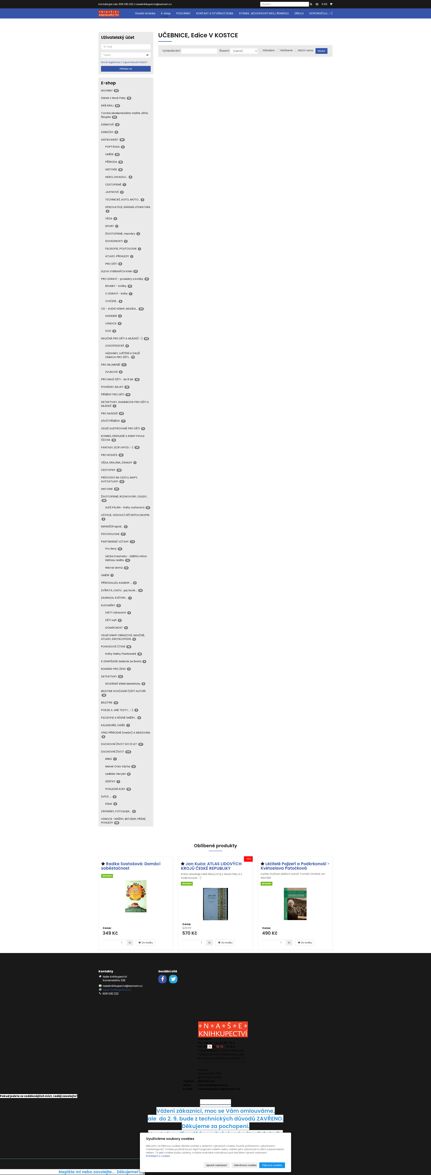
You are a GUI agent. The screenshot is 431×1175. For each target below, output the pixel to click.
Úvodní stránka (145, 13)
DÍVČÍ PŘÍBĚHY (112, 421)
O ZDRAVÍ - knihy (118, 293)
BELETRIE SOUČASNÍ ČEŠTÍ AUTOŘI (123, 692)
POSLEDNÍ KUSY (117, 789)
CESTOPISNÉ (115, 184)
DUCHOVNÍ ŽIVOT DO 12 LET (121, 744)
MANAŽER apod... (113, 526)
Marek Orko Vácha (120, 766)
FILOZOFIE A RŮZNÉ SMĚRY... (120, 718)
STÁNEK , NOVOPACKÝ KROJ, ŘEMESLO (264, 13)
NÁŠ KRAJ (110, 105)
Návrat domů (116, 568)
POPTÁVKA (114, 147)
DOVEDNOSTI (115, 241)
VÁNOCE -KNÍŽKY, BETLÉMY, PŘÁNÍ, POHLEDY (123, 821)
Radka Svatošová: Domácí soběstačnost (130, 866)
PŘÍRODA (113, 162)
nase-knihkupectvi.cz (117, 990)
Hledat (321, 51)
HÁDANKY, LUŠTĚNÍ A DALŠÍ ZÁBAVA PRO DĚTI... (122, 355)
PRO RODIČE (111, 455)
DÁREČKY (109, 132)
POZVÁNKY (183, 13)
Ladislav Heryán (117, 774)
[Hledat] (311, 4)
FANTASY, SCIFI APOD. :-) (119, 447)
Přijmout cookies (272, 1165)
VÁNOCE (112, 323)
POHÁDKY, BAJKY (114, 387)
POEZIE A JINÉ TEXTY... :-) (119, 710)
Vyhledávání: (171, 51)
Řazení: (225, 51)
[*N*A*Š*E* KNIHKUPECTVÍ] (108, 13)
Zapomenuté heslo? (135, 62)
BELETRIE (109, 702)
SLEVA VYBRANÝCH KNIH (119, 271)
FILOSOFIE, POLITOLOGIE (122, 249)
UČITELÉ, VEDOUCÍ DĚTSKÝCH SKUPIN (125, 516)
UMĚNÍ (112, 154)
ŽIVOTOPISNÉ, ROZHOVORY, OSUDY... (124, 498)
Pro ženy (113, 549)
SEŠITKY (112, 781)
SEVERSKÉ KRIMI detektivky (124, 684)
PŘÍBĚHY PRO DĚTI (115, 394)
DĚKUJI (299, 13)
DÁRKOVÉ (109, 124)
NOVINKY (109, 90)
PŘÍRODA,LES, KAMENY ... (118, 583)
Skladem (269, 50)
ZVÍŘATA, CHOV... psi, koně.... (121, 590)
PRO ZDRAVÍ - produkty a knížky (124, 279)
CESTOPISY (111, 470)
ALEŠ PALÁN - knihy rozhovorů (127, 507)
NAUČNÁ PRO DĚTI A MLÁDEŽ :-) (124, 338)
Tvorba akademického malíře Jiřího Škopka (124, 115)
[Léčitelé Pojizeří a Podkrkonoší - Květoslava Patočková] (295, 906)
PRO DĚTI (113, 264)
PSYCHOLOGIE (113, 534)
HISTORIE (113, 169)
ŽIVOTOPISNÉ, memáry (122, 234)
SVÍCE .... (108, 796)
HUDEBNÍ (113, 316)
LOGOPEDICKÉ (116, 346)
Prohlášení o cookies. (158, 1156)
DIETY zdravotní (117, 612)
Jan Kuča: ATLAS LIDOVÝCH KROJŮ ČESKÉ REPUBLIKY (211, 866)
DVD (110, 331)
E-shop (166, 13)
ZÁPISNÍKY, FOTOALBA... (118, 811)
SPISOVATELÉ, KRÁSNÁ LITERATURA (127, 208)
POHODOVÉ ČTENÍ (115, 646)
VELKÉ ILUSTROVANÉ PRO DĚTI (122, 428)
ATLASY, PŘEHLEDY (118, 256)
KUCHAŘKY (110, 605)
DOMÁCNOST (116, 628)
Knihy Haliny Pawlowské (123, 654)
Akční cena (305, 50)
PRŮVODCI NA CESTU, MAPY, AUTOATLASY (119, 479)
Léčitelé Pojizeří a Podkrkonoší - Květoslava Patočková (295, 866)
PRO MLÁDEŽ (112, 413)
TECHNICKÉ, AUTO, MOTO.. (124, 199)
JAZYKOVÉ (114, 192)
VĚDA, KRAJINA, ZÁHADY (118, 462)
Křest (110, 804)
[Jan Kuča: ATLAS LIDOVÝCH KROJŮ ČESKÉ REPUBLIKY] (215, 904)
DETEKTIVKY (111, 676)
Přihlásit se (126, 68)
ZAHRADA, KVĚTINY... (116, 598)
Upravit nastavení (216, 1165)
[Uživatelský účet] (317, 4)
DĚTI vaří (113, 620)
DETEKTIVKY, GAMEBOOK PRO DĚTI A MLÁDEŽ (125, 404)
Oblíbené (286, 50)
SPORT (111, 226)
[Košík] (331, 4)
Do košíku (147, 942)
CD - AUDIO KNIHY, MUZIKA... (122, 309)
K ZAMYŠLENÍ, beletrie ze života (123, 661)
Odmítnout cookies (245, 1165)
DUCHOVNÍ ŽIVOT (115, 752)
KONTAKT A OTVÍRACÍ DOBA (214, 13)
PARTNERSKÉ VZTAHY (117, 542)
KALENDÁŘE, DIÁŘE (115, 725)
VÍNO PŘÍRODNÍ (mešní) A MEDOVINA (125, 734)
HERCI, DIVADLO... (118, 177)
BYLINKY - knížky (118, 286)
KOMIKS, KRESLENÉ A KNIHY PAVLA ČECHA (123, 438)
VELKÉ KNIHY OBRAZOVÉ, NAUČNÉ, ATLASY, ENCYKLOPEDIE (123, 637)
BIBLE (110, 759)
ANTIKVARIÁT (112, 140)
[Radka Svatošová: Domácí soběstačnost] (135, 902)
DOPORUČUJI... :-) (321, 13)
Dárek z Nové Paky (115, 98)
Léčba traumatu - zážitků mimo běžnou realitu (126, 558)
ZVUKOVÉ (113, 372)
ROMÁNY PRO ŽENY (115, 669)
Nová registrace (111, 62)
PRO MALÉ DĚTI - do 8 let (119, 379)
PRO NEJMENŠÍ (113, 365)
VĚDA (110, 218)
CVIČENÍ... (113, 301)
